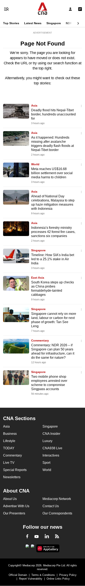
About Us (10, 499)
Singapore (53, 23)
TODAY (8, 448)
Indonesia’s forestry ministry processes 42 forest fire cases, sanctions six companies (53, 232)
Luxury (47, 441)
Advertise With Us (16, 506)
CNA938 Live (52, 448)
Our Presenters (14, 513)
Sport (46, 462)
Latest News (32, 23)
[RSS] (57, 537)
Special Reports (15, 470)
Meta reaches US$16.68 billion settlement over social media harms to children (52, 173)
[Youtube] (36, 537)
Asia (34, 105)
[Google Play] (27, 547)
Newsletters (11, 477)
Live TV (8, 462)
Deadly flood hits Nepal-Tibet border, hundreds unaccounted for (53, 114)
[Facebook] (27, 537)
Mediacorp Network (56, 499)
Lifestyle (9, 441)
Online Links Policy (58, 578)
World (35, 164)
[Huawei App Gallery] (48, 548)
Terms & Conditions (43, 574)
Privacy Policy (68, 574)
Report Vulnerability (30, 578)
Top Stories (11, 23)
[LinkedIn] (47, 537)
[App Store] (32, 547)
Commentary (40, 340)
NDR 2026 (72, 23)
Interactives (50, 455)
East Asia (37, 277)
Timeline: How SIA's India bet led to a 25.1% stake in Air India (52, 259)
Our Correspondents (57, 513)
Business (10, 433)
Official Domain (18, 574)
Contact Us (50, 506)
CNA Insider (51, 433)
